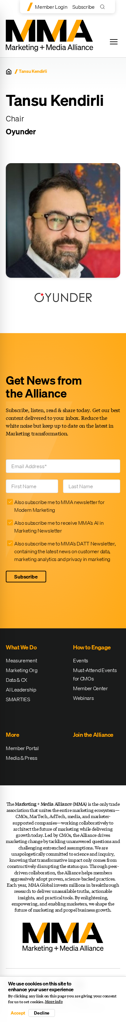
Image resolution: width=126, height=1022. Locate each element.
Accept (18, 1013)
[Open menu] (113, 41)
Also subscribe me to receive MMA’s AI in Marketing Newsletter (58, 527)
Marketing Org (21, 670)
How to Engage (92, 647)
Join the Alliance (93, 734)
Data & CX (16, 680)
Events (80, 660)
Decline (41, 1012)
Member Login (51, 7)
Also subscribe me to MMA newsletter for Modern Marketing (59, 506)
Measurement (21, 660)
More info (54, 1001)
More (12, 734)
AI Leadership (21, 689)
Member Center (90, 688)
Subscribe (83, 7)
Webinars (83, 698)
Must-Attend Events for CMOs (95, 674)
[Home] (9, 71)
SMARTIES (18, 699)
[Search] (104, 7)
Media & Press (21, 758)
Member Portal (22, 748)
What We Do (21, 647)
